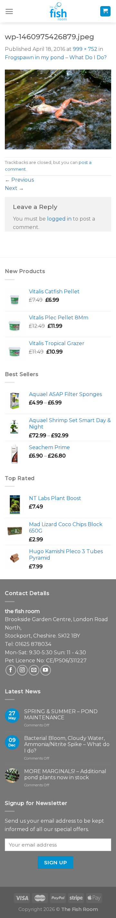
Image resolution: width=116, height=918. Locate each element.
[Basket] (105, 11)
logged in (59, 219)
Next (14, 188)
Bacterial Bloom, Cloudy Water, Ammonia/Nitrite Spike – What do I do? (67, 744)
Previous (19, 180)
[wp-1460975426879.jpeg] (58, 109)
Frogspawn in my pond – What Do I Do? (56, 57)
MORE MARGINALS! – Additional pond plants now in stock (65, 774)
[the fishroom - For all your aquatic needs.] (58, 11)
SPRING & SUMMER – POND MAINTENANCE (61, 714)
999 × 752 (85, 49)
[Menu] (9, 11)
